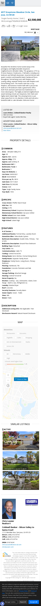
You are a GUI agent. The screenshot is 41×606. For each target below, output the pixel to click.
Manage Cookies (10, 602)
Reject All (23, 602)
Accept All (33, 602)
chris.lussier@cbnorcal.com (12, 128)
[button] (2, 604)
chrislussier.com (8, 547)
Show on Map (22, 379)
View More (7, 130)
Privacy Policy (23, 591)
